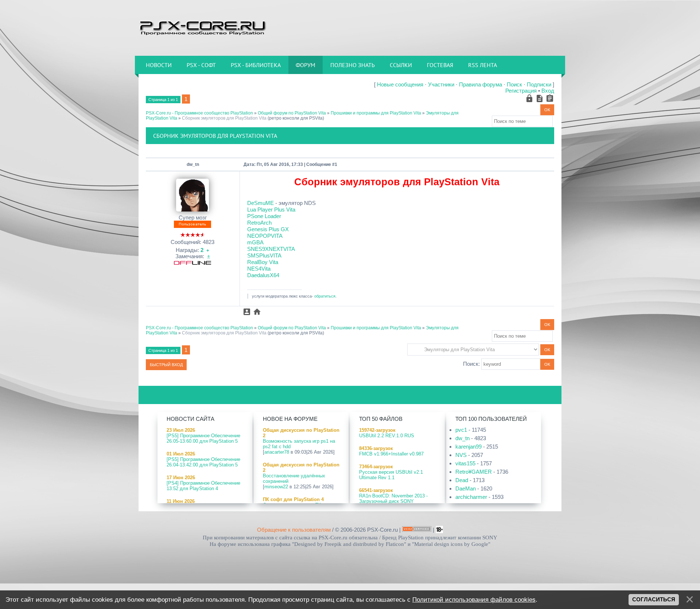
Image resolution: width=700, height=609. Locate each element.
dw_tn (193, 164)
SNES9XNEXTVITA (271, 249)
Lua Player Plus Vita (271, 209)
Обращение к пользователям (294, 530)
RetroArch (259, 223)
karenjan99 (468, 446)
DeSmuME (260, 203)
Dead (461, 480)
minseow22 (276, 486)
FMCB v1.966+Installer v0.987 (391, 454)
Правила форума (480, 84)
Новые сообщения (400, 84)
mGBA (255, 242)
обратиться (324, 296)
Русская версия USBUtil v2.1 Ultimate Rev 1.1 (391, 474)
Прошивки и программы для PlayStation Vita (376, 113)
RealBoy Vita (262, 262)
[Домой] (202, 27)
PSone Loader (264, 216)
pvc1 (461, 430)
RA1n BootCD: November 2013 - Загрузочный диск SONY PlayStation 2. (393, 501)
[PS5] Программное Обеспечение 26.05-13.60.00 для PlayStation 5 (203, 438)
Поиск (514, 84)
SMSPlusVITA (264, 255)
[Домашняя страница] (257, 311)
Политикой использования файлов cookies (474, 599)
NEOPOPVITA (265, 236)
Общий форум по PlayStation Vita (292, 113)
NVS (461, 455)
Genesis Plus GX (268, 229)
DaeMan (465, 488)
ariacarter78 (276, 452)
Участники (441, 84)
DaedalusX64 (263, 275)
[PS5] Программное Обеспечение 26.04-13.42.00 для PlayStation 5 (203, 462)
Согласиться (653, 599)
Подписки (539, 84)
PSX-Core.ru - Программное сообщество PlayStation (199, 113)
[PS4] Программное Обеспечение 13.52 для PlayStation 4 (203, 485)
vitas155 (465, 463)
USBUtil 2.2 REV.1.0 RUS (386, 435)
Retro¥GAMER (473, 472)
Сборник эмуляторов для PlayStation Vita (224, 118)
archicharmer (471, 497)
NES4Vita (259, 268)
